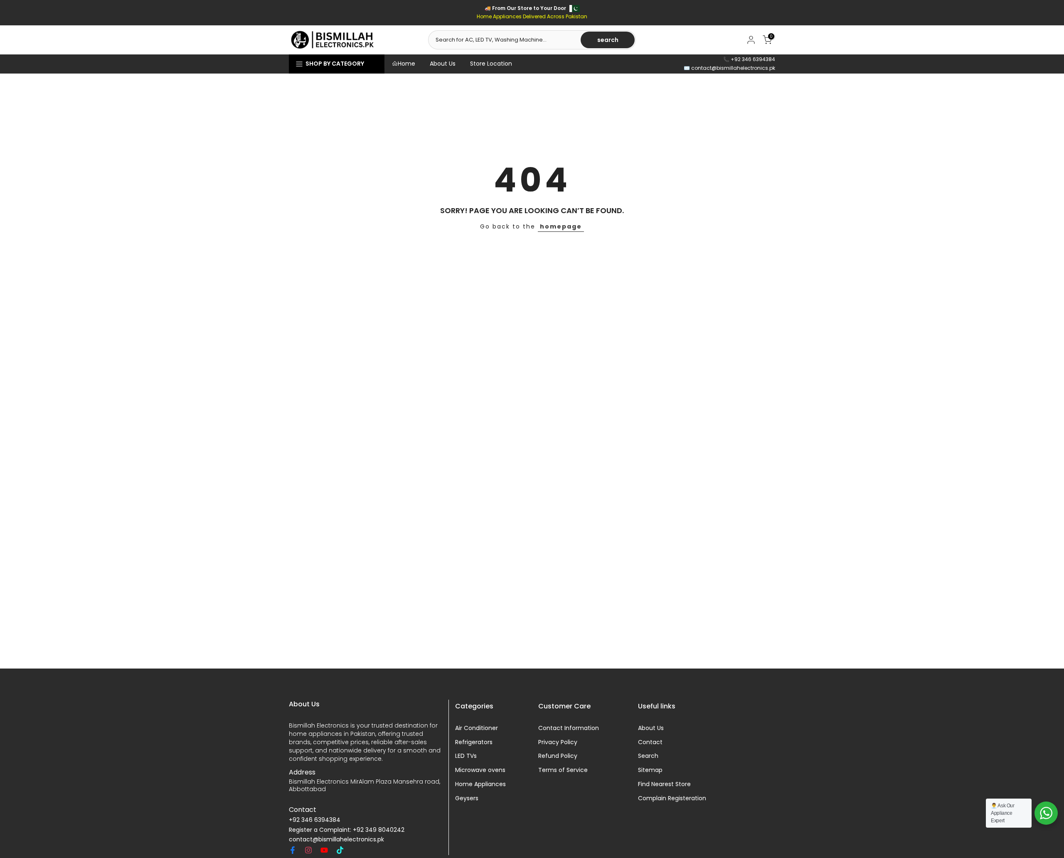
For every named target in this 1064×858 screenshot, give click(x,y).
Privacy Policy (557, 742)
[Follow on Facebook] (292, 850)
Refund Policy (557, 756)
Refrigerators (474, 742)
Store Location (491, 63)
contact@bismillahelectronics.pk (336, 840)
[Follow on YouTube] (324, 850)
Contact (650, 742)
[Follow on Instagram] (308, 850)
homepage (561, 226)
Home (406, 63)
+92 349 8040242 (378, 830)
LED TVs (466, 756)
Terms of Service (563, 770)
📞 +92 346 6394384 (749, 59)
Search (648, 756)
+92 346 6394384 (314, 820)
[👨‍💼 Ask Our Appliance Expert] (1046, 813)
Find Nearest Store (664, 784)
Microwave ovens (480, 770)
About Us (443, 63)
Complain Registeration (672, 798)
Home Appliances (480, 784)
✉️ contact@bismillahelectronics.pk (729, 67)
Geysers (466, 798)
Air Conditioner (476, 728)
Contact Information (568, 728)
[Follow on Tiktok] (340, 850)
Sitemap (650, 770)
